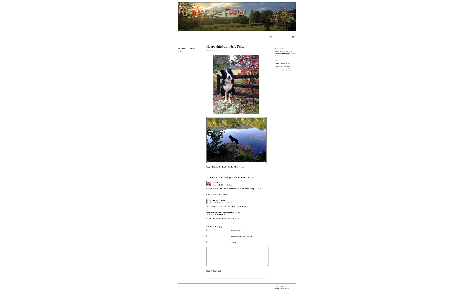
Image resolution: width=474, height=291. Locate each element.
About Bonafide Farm (187, 48)
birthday (215, 167)
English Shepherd (228, 167)
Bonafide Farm (286, 69)
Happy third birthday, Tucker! (226, 46)
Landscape (278, 71)
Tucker (292, 71)
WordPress (285, 288)
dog (220, 167)
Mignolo (283, 286)
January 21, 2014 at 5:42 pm (222, 203)
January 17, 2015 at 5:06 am (215, 215)
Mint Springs (239, 167)
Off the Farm (286, 71)
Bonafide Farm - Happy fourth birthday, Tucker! (223, 212)
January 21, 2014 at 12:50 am (222, 185)
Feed (179, 51)
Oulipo (276, 286)
